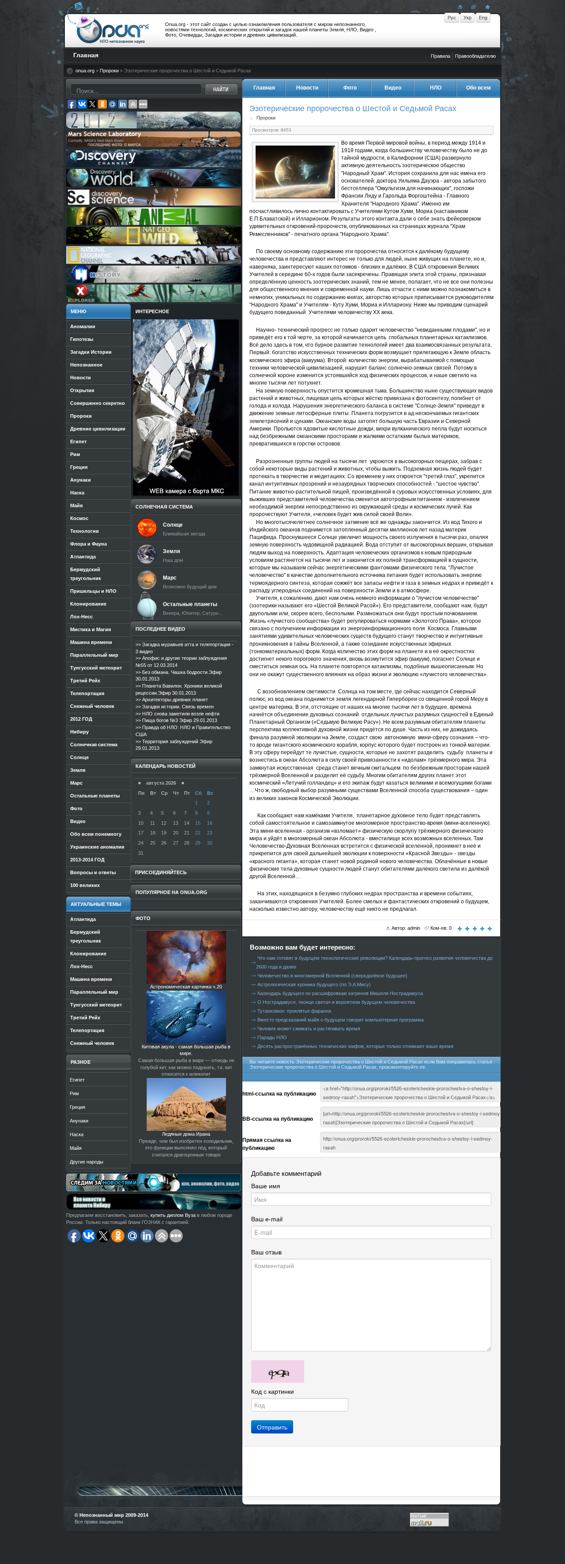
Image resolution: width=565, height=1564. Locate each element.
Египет (77, 1079)
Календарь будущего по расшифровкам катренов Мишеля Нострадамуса (340, 993)
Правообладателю (475, 56)
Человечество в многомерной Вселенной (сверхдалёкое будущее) (332, 975)
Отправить (272, 1426)
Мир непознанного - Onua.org (113, 30)
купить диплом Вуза (173, 1215)
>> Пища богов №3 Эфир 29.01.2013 (176, 720)
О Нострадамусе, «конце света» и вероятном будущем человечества (336, 1002)
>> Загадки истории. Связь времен (175, 706)
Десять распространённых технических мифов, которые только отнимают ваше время (355, 1046)
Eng (483, 17)
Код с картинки (272, 1391)
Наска (76, 1134)
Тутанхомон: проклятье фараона (294, 1011)
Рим (74, 1093)
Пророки (109, 70)
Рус (452, 17)
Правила (440, 56)
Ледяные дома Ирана (186, 1134)
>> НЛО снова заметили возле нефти (177, 713)
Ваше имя (265, 1186)
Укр (467, 17)
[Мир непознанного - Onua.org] (486, 6)
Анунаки (79, 1120)
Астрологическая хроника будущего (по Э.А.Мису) (314, 984)
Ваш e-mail (266, 1219)
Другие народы (86, 1161)
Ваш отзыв (266, 1252)
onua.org (84, 70)
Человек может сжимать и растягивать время (308, 1028)
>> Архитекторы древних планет (172, 699)
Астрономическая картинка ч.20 (186, 986)
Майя (76, 1148)
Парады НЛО (272, 1037)
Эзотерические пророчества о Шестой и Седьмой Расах (352, 108)
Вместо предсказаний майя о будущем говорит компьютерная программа (340, 1019)
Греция (77, 1107)
